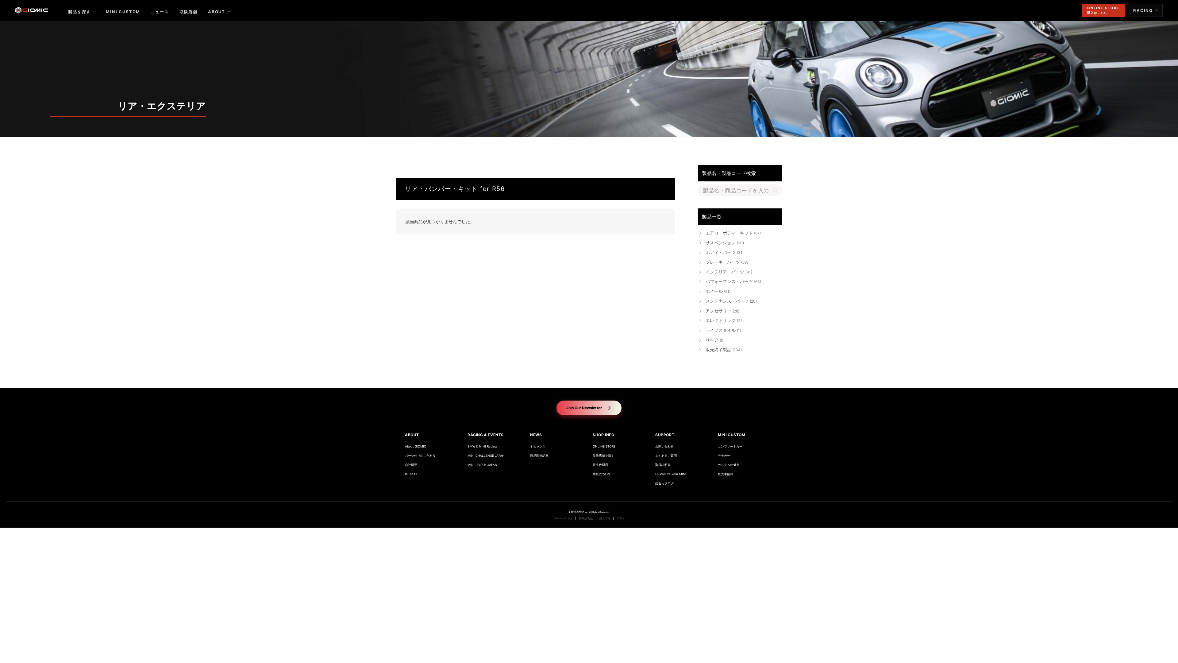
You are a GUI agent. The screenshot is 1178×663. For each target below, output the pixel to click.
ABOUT (216, 11)
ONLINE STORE (604, 446)
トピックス (537, 446)
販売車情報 (725, 474)
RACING (1143, 10)
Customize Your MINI (670, 474)
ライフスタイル (723, 330)
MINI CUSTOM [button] (731, 434)
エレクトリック (725, 320)
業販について (602, 474)
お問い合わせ (664, 446)
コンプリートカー (730, 446)
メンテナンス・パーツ (731, 301)
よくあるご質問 (666, 455)
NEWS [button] (536, 434)
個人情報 (604, 518)
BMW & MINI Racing (482, 446)
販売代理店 (600, 465)
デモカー (724, 455)
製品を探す (79, 11)
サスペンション (725, 242)
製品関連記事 (539, 455)
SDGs (620, 518)
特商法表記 (586, 518)
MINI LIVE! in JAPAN (482, 465)
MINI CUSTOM (123, 11)
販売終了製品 (724, 349)
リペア (715, 340)
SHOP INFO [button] (603, 434)
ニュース (160, 11)
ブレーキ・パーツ (727, 262)
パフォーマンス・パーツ (733, 281)
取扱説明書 (663, 465)
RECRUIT (411, 474)
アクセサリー (722, 310)
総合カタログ (664, 483)
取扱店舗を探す (603, 455)
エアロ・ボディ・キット (733, 232)
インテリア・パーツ (729, 271)
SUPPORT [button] (664, 434)
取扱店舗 (188, 11)
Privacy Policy (563, 518)
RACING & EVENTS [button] (486, 434)
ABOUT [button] (412, 434)
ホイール (718, 291)
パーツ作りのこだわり (420, 455)
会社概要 (411, 465)
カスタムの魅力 (728, 465)
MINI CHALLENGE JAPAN (486, 455)
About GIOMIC (415, 446)
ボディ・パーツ (725, 252)
